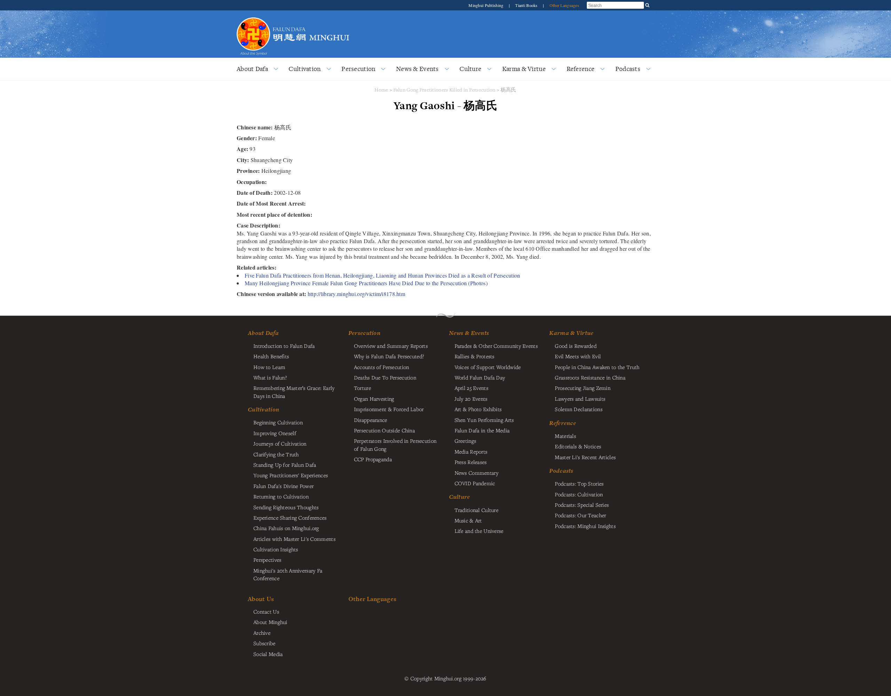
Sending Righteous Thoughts (286, 507)
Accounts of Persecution (381, 366)
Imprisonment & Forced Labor (389, 409)
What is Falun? (270, 377)
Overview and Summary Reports (391, 345)
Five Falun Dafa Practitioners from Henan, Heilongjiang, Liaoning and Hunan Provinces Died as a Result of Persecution (382, 275)
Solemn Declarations (578, 409)
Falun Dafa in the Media (482, 430)
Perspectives (267, 559)
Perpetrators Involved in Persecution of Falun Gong (395, 444)
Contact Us (266, 611)
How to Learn (269, 366)
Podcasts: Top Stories (579, 483)
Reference (581, 68)
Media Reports (471, 451)
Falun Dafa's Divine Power (283, 485)
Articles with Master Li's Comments (294, 538)
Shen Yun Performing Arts (484, 419)
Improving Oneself (274, 433)
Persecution (358, 68)
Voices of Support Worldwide (488, 366)
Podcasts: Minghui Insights (585, 525)
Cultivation (305, 68)
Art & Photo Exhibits (478, 409)
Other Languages (564, 5)
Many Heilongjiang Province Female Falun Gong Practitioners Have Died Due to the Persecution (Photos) (366, 283)
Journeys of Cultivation (280, 443)
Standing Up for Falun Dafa (284, 464)
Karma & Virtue (524, 68)
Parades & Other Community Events (496, 345)
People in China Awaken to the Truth (597, 366)
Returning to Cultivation (281, 496)
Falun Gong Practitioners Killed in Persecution (445, 89)
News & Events (417, 68)
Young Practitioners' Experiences (290, 475)
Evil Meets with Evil (578, 356)
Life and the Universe (479, 530)
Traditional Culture (476, 509)
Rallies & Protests (475, 356)
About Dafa (252, 68)
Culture (470, 68)
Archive (261, 632)
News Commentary (476, 472)
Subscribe (264, 643)
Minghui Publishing (486, 5)
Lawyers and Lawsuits (580, 398)
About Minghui (270, 621)
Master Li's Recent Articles (585, 457)
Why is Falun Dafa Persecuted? (389, 356)
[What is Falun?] (253, 16)
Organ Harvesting (374, 398)
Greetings (465, 440)
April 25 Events (471, 387)
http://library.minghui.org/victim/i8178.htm (356, 293)
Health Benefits (271, 356)
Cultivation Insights (275, 549)
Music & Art (468, 520)
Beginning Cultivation (278, 422)
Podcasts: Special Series (582, 504)
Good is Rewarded (576, 345)
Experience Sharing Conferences (290, 517)
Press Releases (471, 461)
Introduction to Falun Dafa (284, 345)
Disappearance (370, 419)
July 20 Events (471, 398)
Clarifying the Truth (276, 454)
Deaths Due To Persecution (385, 377)
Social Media (268, 653)
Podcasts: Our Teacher (580, 515)
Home (381, 89)
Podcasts (627, 68)
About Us (261, 599)
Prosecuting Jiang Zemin (582, 387)
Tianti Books (527, 5)
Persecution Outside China (384, 430)
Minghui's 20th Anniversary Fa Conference (287, 574)
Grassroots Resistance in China (590, 377)
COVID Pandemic (475, 483)
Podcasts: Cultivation (579, 494)
